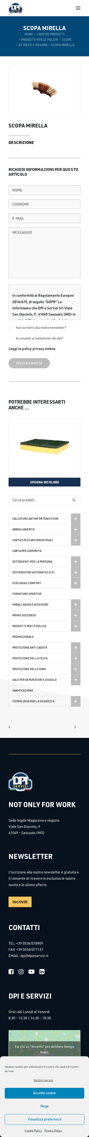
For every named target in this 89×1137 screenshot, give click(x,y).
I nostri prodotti (51, 34)
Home (28, 34)
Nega (44, 1106)
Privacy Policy (53, 1130)
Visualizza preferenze (44, 1119)
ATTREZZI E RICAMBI (33, 45)
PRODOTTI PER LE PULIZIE (39, 40)
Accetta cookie (44, 1093)
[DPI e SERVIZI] (16, 8)
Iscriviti (20, 901)
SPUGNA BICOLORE (44, 482)
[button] (78, 8)
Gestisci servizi (43, 1080)
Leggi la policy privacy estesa (32, 348)
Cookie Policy (33, 1130)
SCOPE (67, 40)
